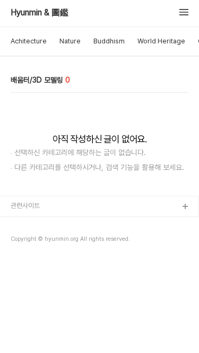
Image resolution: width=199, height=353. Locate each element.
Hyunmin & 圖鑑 (39, 12)
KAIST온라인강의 (35, 258)
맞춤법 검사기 (29, 224)
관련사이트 (25, 206)
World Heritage (161, 41)
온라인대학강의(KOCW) (44, 241)
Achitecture (29, 41)
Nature (70, 41)
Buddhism (109, 41)
